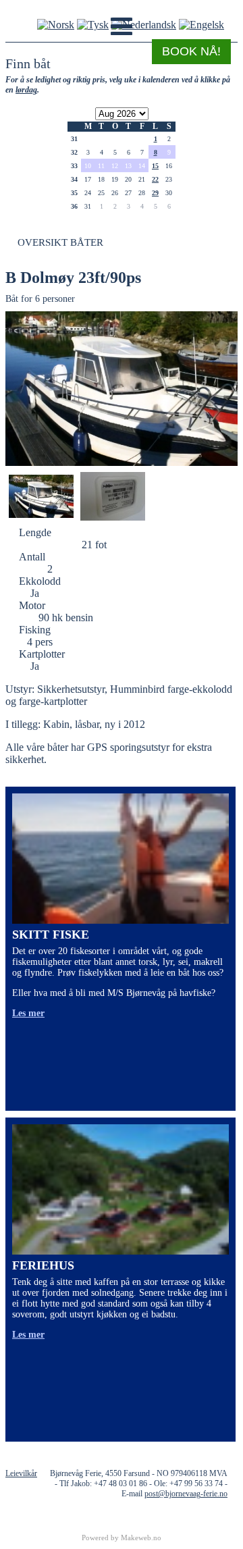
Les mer (28, 1013)
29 (155, 192)
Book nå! (191, 51)
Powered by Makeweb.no (121, 1537)
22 (155, 179)
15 (155, 165)
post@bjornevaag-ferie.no (185, 1493)
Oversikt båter (60, 242)
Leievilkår (21, 1473)
